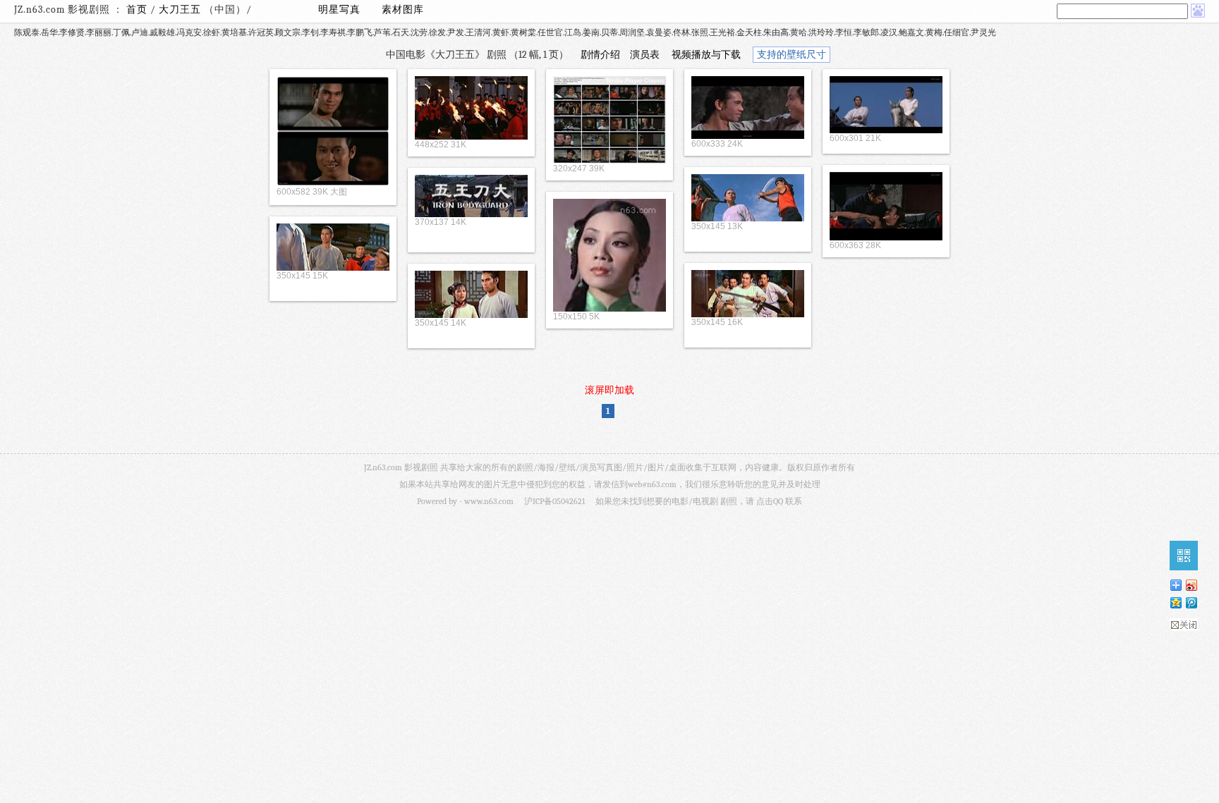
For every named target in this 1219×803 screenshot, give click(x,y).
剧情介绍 (600, 55)
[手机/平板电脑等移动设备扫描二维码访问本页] (1184, 555)
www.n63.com (489, 501)
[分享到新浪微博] (1191, 585)
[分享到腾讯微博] (1191, 602)
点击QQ (769, 501)
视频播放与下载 (706, 55)
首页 (136, 10)
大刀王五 (181, 10)
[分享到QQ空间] (1175, 602)
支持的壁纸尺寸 (791, 55)
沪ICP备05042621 (554, 501)
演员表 (645, 55)
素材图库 (403, 10)
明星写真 (339, 10)
